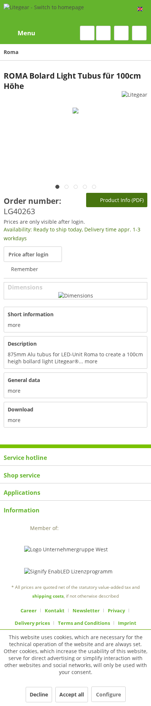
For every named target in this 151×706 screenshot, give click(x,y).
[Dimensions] (75, 295)
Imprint (127, 623)
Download (20, 409)
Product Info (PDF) (121, 200)
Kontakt (55, 610)
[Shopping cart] (139, 33)
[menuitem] (19, 33)
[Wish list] (103, 33)
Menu (26, 33)
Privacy (116, 610)
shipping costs (48, 596)
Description (22, 343)
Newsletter (86, 610)
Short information (31, 314)
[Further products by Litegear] (134, 97)
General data (24, 380)
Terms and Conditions (84, 623)
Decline (39, 694)
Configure (108, 694)
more (14, 324)
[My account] (121, 33)
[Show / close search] (87, 33)
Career (29, 610)
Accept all (71, 694)
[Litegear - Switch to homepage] (44, 13)
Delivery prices (32, 623)
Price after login (28, 254)
